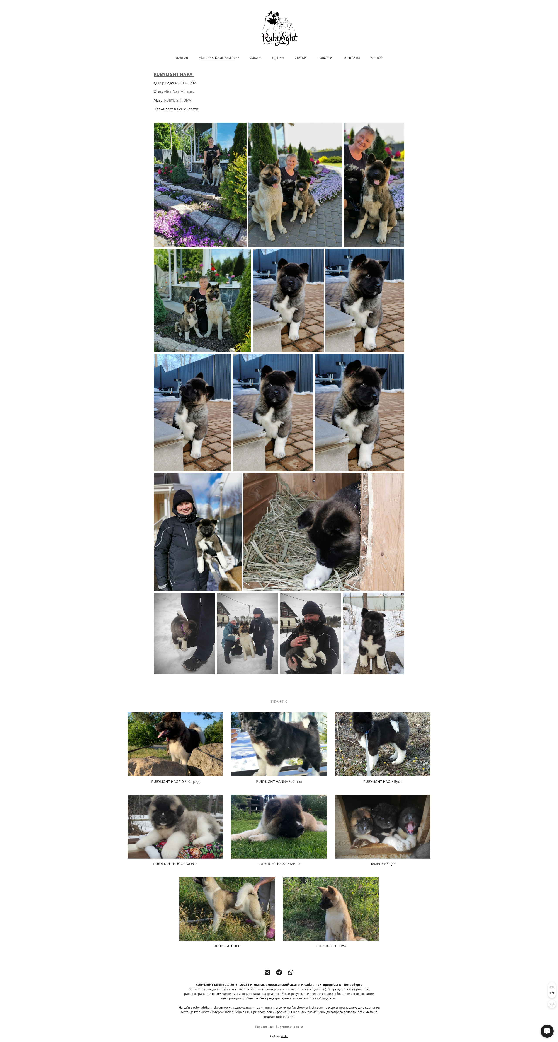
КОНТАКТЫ (351, 58)
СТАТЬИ (300, 58)
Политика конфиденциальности (279, 1027)
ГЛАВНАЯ (181, 58)
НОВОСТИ (324, 58)
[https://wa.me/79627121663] (291, 972)
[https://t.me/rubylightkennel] (279, 972)
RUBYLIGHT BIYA (177, 100)
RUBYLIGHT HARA (174, 74)
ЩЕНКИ (278, 58)
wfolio (284, 1036)
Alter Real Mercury (179, 91)
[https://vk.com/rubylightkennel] (267, 972)
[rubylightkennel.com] (279, 28)
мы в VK (377, 58)
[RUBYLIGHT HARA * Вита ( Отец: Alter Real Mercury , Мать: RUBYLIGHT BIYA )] (200, 185)
